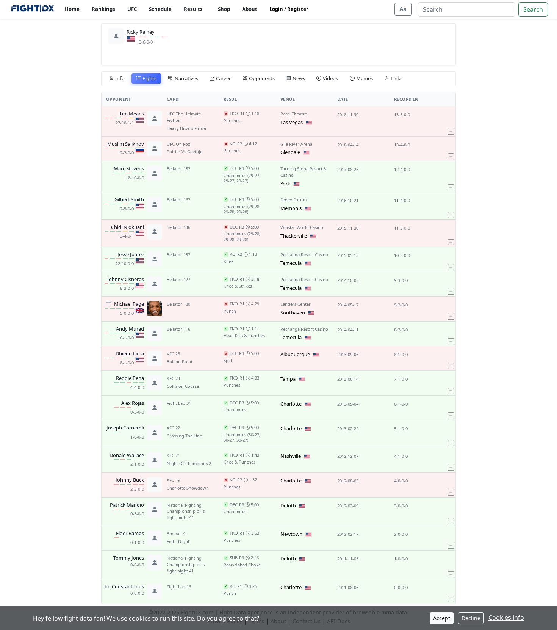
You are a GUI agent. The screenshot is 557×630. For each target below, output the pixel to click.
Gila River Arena (296, 144)
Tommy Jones (128, 558)
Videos (330, 78)
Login (276, 9)
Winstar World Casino (301, 227)
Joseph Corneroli (125, 428)
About (249, 9)
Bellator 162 (178, 199)
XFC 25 (173, 353)
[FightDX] (32, 9)
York (285, 183)
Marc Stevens (129, 169)
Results (193, 9)
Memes (364, 78)
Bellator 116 (178, 329)
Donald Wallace (127, 456)
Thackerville (293, 235)
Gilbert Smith (129, 200)
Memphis (291, 208)
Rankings (103, 9)
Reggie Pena (130, 378)
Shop (224, 9)
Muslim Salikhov (125, 144)
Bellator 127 (178, 279)
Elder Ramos (130, 533)
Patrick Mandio (127, 505)
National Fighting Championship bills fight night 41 (186, 564)
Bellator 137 (178, 254)
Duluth (288, 505)
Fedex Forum (293, 199)
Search (533, 9)
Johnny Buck (130, 480)
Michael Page (129, 304)
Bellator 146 (178, 227)
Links (396, 78)
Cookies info (506, 617)
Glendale (290, 152)
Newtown (291, 533)
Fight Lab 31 (179, 403)
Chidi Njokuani (127, 227)
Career (223, 78)
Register (297, 9)
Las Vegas (291, 122)
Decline (471, 618)
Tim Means (131, 114)
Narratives (186, 78)
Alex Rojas (132, 403)
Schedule (160, 9)
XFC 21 (173, 455)
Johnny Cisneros (125, 280)
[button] (450, 121)
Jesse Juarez (130, 255)
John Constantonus (122, 587)
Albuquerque (295, 354)
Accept (441, 618)
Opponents (262, 78)
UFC (132, 9)
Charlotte (291, 403)
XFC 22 (173, 428)
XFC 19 (173, 480)
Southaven (292, 312)
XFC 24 (173, 378)
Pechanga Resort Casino (304, 254)
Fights (149, 78)
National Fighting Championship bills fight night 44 (186, 511)
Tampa (288, 378)
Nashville (290, 456)
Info (120, 78)
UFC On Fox (178, 144)
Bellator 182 (178, 168)
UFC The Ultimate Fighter (184, 117)
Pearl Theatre (293, 114)
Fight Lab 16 (179, 587)
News (299, 78)
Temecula (291, 263)
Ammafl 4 (176, 533)
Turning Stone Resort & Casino (303, 172)
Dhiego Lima (130, 354)
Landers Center (295, 304)
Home (72, 9)
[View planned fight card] (108, 303)
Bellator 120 (178, 304)
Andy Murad (130, 329)
